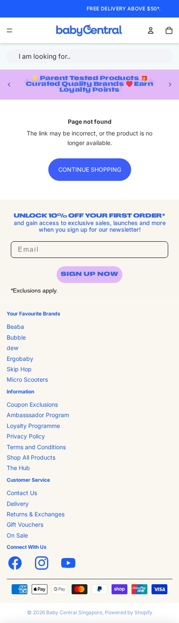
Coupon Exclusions (32, 404)
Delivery (18, 503)
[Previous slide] (9, 84)
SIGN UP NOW (89, 274)
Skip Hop (19, 369)
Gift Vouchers (25, 524)
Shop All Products (31, 457)
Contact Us (22, 492)
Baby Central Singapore (74, 612)
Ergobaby (20, 358)
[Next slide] (170, 84)
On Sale (17, 535)
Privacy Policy (26, 436)
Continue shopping (89, 169)
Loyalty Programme (33, 425)
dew (12, 347)
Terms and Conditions (36, 446)
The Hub (18, 467)
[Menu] (9, 30)
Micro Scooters (27, 379)
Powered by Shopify (128, 612)
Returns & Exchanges (36, 514)
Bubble (16, 337)
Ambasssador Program (38, 414)
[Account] (151, 30)
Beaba (15, 326)
